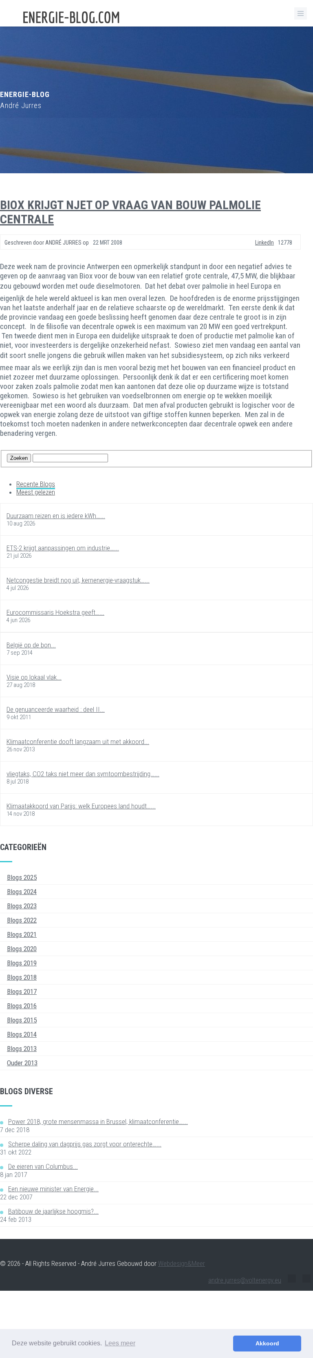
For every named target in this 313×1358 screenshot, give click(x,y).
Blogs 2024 (22, 892)
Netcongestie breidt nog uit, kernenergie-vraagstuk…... (78, 580)
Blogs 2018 (22, 977)
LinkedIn (264, 242)
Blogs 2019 (22, 963)
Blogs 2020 (22, 949)
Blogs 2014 (22, 1034)
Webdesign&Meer (181, 1263)
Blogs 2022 (22, 920)
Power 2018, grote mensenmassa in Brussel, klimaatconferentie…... (98, 1121)
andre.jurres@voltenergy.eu (244, 1280)
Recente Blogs (35, 484)
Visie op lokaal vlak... (34, 677)
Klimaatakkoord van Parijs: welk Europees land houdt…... (81, 806)
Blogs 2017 (22, 991)
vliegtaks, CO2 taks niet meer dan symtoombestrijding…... (83, 774)
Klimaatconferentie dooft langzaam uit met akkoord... (78, 742)
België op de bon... (31, 645)
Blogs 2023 (22, 906)
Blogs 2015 (22, 1020)
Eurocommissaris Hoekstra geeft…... (55, 612)
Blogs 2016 (22, 1006)
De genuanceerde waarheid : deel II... (56, 709)
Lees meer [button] (120, 1343)
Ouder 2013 (22, 1063)
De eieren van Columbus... (43, 1166)
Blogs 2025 (22, 877)
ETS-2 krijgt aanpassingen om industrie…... (63, 548)
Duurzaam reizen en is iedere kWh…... (56, 516)
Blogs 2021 (22, 934)
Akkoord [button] (267, 1343)
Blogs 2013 (22, 1048)
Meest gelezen (35, 492)
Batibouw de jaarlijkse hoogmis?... (53, 1211)
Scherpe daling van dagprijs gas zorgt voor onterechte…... (84, 1144)
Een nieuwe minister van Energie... (53, 1189)
